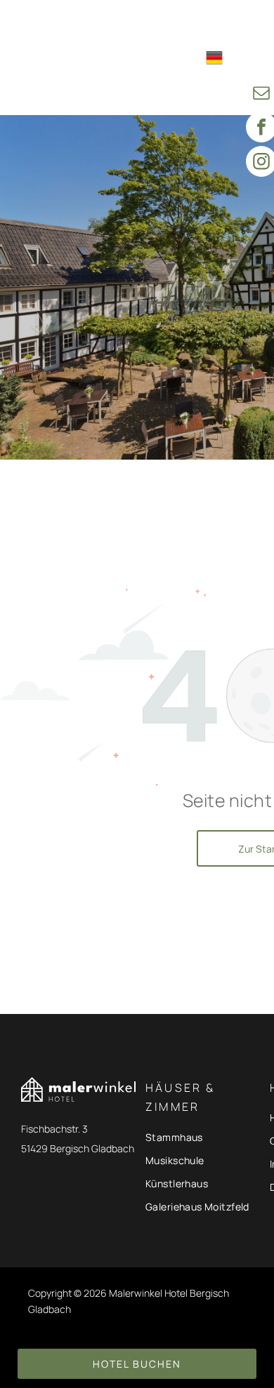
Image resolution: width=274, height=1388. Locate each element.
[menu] (253, 22)
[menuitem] (162, 23)
